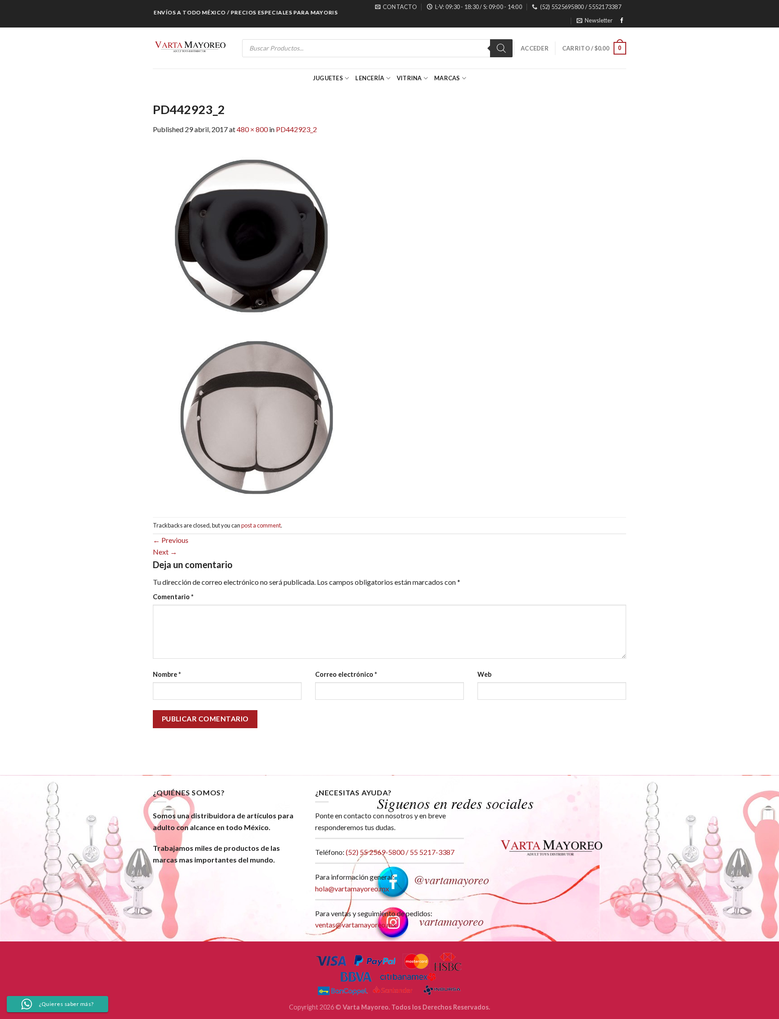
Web (484, 674)
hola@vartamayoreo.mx (352, 888)
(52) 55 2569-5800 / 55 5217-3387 (400, 852)
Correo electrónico (346, 674)
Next (165, 551)
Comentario (173, 597)
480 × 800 (252, 129)
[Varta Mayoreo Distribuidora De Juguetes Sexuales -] (190, 48)
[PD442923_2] (261, 325)
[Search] (501, 48)
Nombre (167, 674)
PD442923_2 (296, 129)
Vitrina (409, 78)
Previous (170, 540)
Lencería (369, 78)
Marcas (447, 78)
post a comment (261, 525)
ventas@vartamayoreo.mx (355, 924)
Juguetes (328, 78)
